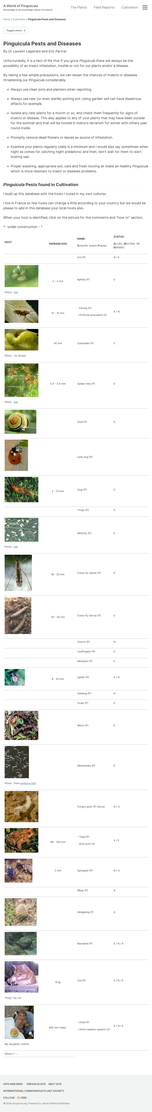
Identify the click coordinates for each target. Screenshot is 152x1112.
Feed (23, 1097)
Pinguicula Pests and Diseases (42, 43)
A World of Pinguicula (27, 7)
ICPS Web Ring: (13, 1084)
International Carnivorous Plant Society (33, 1090)
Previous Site (36, 1084)
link (16, 292)
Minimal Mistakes (60, 1103)
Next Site (55, 1084)
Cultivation (129, 7)
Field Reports (104, 7)
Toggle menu (14, 30)
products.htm (28, 783)
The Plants (78, 7)
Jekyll (45, 1103)
